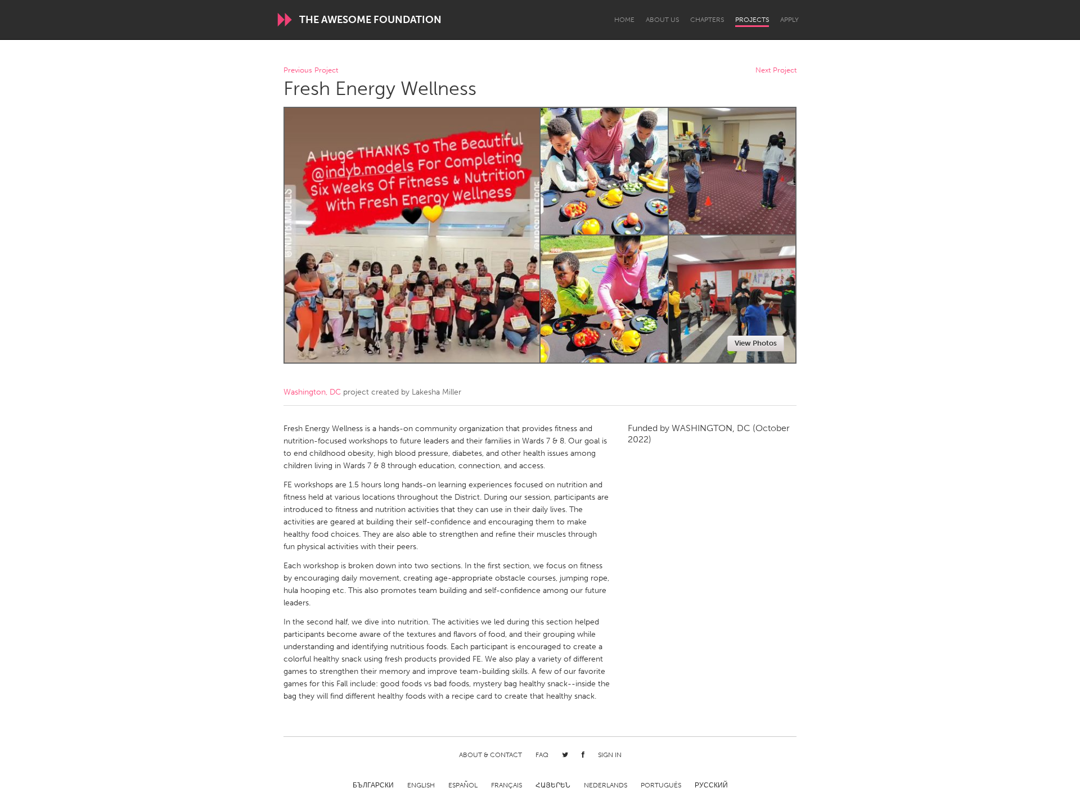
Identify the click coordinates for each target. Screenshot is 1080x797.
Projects (752, 20)
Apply (789, 20)
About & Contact (490, 755)
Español (463, 785)
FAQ (542, 755)
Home (624, 20)
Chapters (707, 20)
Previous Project (311, 70)
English (421, 785)
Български (373, 785)
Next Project (775, 70)
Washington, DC (312, 392)
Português (661, 785)
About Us (662, 20)
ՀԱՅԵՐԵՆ (553, 785)
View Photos (756, 343)
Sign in (610, 755)
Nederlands (605, 785)
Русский (711, 785)
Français (506, 785)
